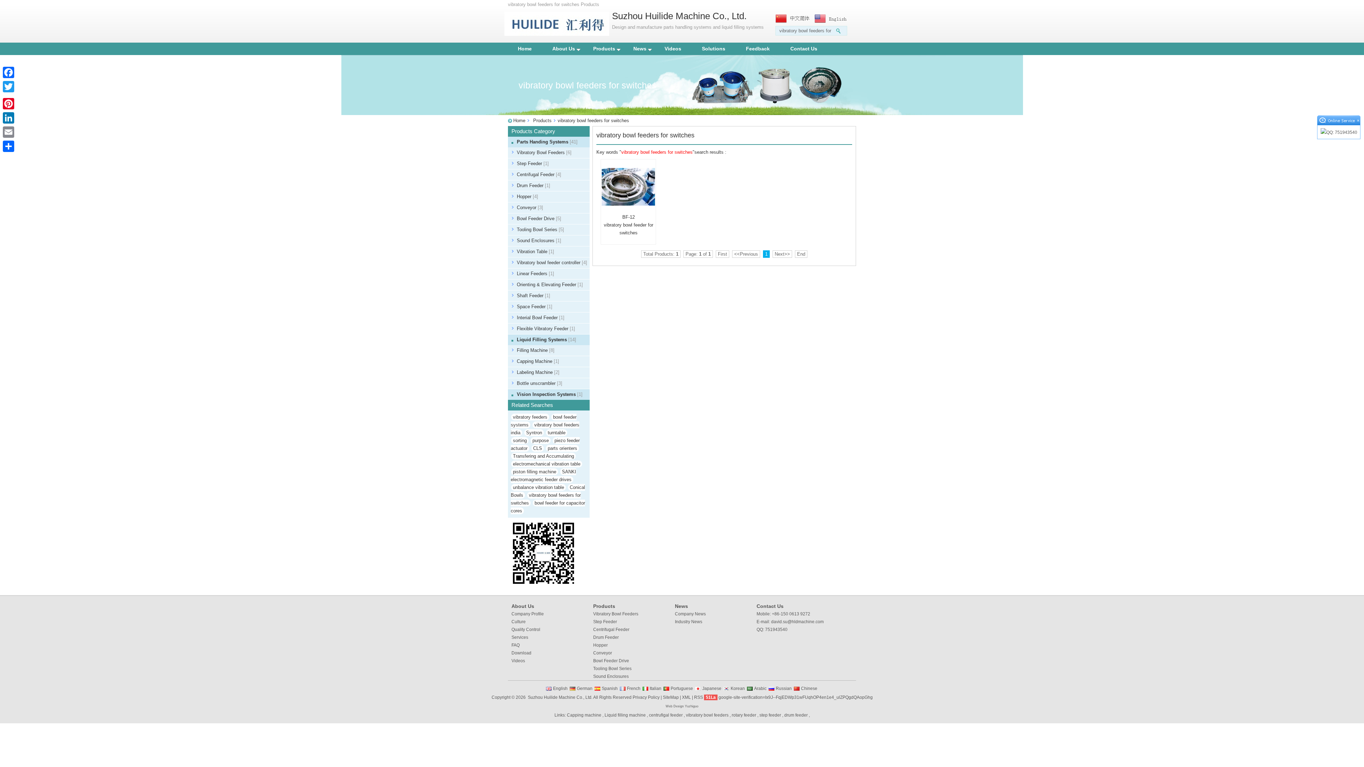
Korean (738, 688)
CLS (537, 448)
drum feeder (796, 715)
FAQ (516, 645)
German (584, 688)
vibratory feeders (530, 417)
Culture (519, 621)
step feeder (770, 715)
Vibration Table (535, 251)
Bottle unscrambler (539, 383)
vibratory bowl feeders (707, 715)
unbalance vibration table (538, 487)
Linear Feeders (535, 273)
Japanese (711, 688)
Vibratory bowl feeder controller (552, 262)
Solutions (713, 48)
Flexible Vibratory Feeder (546, 328)
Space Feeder (534, 306)
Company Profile (528, 613)
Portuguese (682, 688)
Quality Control (526, 629)
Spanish (610, 688)
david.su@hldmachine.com (797, 621)
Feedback (758, 48)
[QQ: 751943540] (1338, 132)
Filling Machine (535, 350)
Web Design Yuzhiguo (682, 706)
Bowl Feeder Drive (539, 218)
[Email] (8, 132)
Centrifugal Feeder (539, 174)
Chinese (809, 688)
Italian (655, 688)
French (633, 688)
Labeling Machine (538, 372)
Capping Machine (538, 361)
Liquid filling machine (625, 715)
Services (520, 637)
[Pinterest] (8, 104)
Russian (784, 688)
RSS (698, 697)
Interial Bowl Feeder (540, 317)
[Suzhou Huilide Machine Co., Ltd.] (556, 34)
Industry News (688, 621)
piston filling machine (534, 471)
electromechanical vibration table (546, 464)
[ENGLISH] (832, 18)
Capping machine (584, 715)
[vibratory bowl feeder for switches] (628, 186)
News (639, 48)
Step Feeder (533, 163)
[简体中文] (793, 18)
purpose (540, 440)
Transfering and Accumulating (543, 456)
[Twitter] (8, 87)
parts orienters (562, 448)
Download (521, 653)
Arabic (760, 688)
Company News (690, 613)
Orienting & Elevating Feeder (550, 284)
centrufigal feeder (666, 715)
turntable (556, 432)
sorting (520, 440)
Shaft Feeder (533, 295)
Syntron (534, 432)
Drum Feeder (533, 185)
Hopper (527, 196)
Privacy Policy (646, 697)
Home (525, 48)
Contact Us (803, 48)
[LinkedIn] (8, 118)
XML (686, 697)
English (560, 688)
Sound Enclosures (539, 240)
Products (604, 48)
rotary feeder (744, 715)
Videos (673, 48)
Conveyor (530, 207)
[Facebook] (8, 72)
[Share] (8, 146)
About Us (563, 48)
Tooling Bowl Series (540, 229)
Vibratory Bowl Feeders (544, 152)
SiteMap (671, 697)
